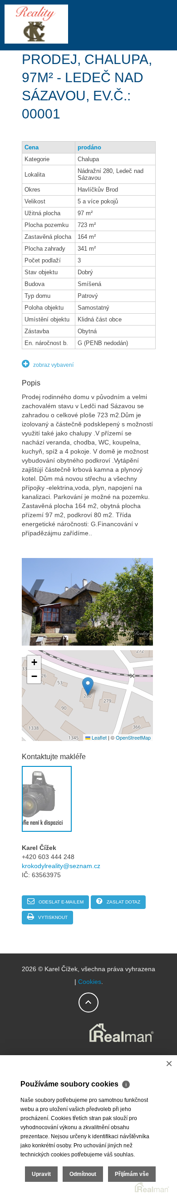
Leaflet (98, 737)
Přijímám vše (132, 1174)
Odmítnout (82, 1174)
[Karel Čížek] (36, 42)
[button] (87, 686)
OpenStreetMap (133, 737)
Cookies (89, 981)
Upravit (41, 1174)
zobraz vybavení (53, 365)
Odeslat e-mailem (60, 901)
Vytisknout (52, 917)
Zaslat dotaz (122, 901)
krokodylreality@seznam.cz (61, 865)
